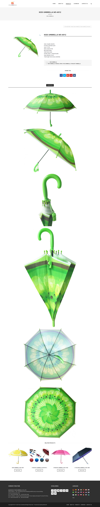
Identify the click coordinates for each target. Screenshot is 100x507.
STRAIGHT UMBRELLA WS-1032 (60, 467)
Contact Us (85, 3)
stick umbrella (66, 63)
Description (50, 85)
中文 (73, 497)
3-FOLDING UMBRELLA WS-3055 (82, 467)
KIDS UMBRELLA (77, 26)
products (68, 3)
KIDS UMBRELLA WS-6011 (18, 467)
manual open (58, 63)
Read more (18, 470)
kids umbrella (51, 63)
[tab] (50, 85)
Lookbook (76, 3)
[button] (40, 35)
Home (54, 3)
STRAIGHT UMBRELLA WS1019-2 (39, 467)
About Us (60, 3)
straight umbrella (76, 63)
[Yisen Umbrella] (15, 3)
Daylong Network (43, 504)
